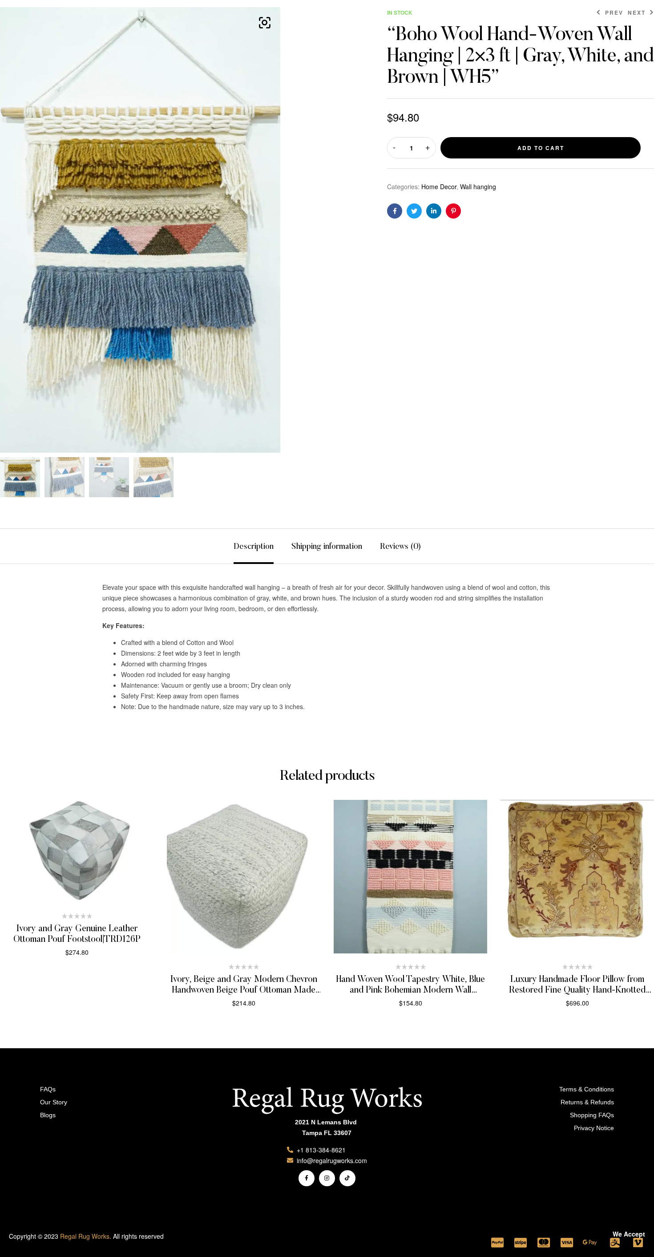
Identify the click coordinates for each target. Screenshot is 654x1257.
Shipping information (326, 547)
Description (254, 547)
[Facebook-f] (307, 1178)
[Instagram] (327, 1178)
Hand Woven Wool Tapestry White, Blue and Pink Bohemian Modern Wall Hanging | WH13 (410, 990)
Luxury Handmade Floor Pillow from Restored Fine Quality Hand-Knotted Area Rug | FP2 (577, 990)
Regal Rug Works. (85, 1236)
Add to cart (540, 148)
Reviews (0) (400, 547)
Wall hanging (478, 186)
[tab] (254, 546)
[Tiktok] (347, 1178)
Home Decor (438, 186)
